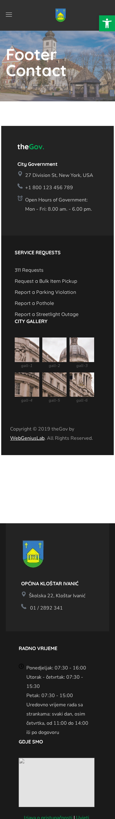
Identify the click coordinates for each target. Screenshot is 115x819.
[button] (107, 23)
